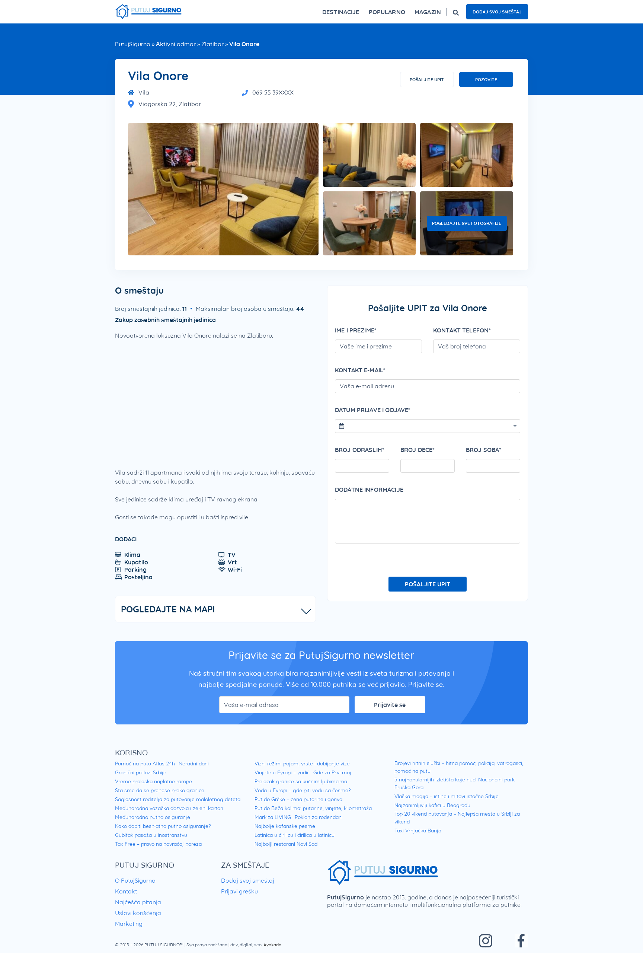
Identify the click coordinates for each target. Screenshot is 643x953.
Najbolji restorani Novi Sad (286, 844)
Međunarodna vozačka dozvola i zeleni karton (169, 808)
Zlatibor (212, 44)
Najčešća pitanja (138, 902)
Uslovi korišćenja (138, 913)
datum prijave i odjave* (372, 410)
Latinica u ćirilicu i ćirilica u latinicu (295, 835)
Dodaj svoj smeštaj (497, 12)
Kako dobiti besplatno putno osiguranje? (163, 826)
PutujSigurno (132, 44)
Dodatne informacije (369, 489)
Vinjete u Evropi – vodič (282, 772)
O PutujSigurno (135, 880)
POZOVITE (486, 79)
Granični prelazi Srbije (140, 772)
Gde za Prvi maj (332, 772)
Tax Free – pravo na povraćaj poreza (158, 844)
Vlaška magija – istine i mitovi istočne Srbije (446, 796)
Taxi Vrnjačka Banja (417, 830)
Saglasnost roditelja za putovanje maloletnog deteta (177, 799)
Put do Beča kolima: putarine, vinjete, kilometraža (313, 808)
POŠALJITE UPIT (427, 79)
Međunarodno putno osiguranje (152, 817)
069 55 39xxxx (273, 92)
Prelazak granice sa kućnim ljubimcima (301, 781)
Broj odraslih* (359, 449)
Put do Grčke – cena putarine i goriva (298, 799)
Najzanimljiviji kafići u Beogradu (432, 805)
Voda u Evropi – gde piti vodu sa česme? (303, 790)
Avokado (272, 944)
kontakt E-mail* (360, 370)
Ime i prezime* (356, 330)
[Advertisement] (215, 399)
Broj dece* (417, 449)
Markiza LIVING (273, 817)
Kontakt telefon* (462, 330)
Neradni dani (194, 763)
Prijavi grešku (239, 891)
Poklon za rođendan (318, 817)
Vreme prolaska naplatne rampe (153, 781)
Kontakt (126, 891)
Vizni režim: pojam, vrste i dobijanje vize (302, 763)
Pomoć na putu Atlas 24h (145, 763)
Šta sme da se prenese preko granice (159, 790)
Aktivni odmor (176, 44)
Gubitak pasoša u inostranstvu (151, 835)
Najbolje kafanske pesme (285, 826)
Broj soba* (484, 449)
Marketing (129, 923)
